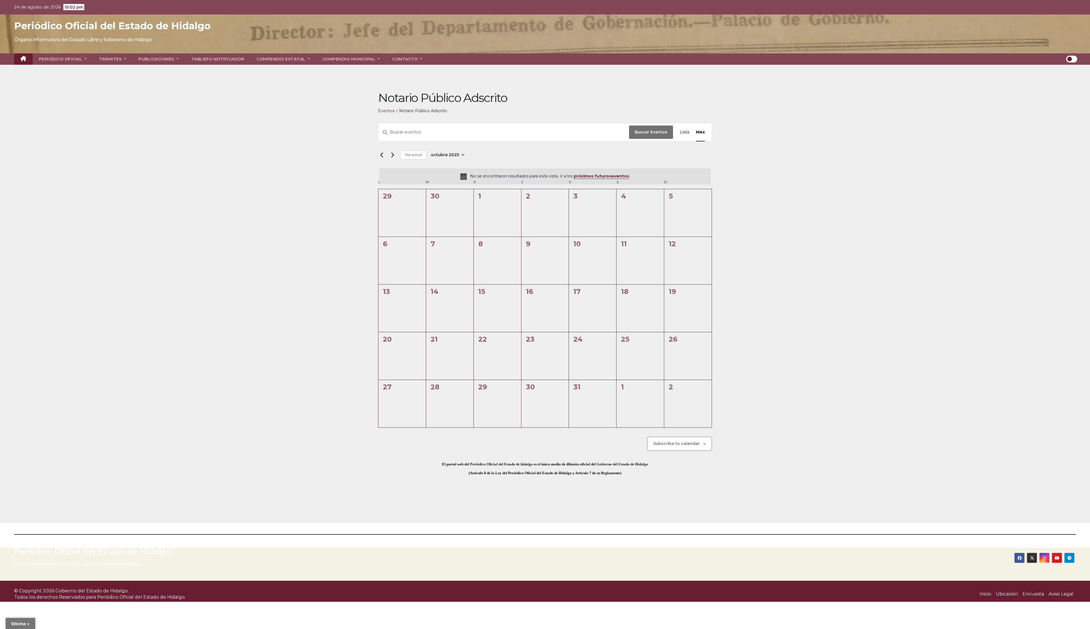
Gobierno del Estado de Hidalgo (622, 464)
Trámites (111, 59)
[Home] (23, 59)
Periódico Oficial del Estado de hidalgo (501, 464)
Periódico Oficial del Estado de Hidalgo (112, 26)
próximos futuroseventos (601, 176)
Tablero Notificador (217, 59)
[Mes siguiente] (392, 154)
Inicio (985, 594)
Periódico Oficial (61, 59)
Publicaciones (157, 59)
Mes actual (413, 154)
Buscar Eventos (651, 132)
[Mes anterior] (381, 154)
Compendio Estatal (282, 59)
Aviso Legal (1061, 594)
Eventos (386, 110)
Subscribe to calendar (676, 443)
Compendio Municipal (349, 59)
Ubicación (1007, 594)
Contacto (405, 59)
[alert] (545, 176)
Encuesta (1033, 594)
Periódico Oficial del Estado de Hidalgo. (141, 597)
